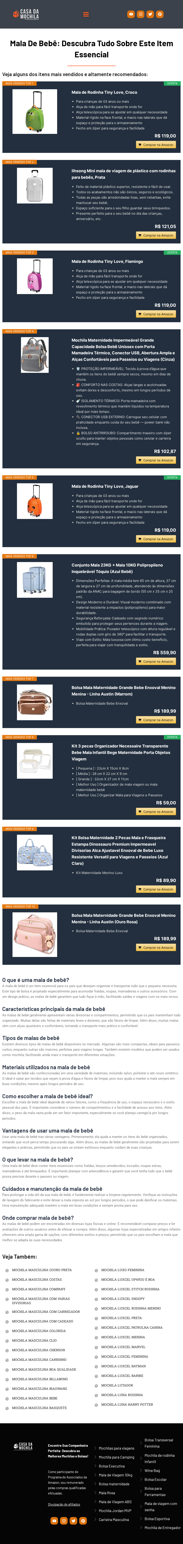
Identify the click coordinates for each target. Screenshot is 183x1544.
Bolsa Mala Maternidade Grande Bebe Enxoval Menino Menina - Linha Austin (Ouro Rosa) (124, 918)
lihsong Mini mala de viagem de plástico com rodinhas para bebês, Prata (124, 174)
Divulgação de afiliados (64, 1504)
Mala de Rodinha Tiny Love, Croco (104, 92)
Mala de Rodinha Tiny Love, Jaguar (105, 486)
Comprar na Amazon (158, 145)
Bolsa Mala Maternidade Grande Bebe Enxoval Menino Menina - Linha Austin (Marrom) (124, 690)
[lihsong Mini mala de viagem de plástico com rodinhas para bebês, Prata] (35, 185)
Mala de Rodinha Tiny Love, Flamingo (107, 261)
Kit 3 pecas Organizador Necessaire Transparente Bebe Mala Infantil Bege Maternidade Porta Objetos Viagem (121, 752)
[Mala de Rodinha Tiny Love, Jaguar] (35, 501)
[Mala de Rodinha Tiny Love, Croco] (35, 111)
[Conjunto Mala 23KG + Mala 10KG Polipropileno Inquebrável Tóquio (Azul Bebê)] (35, 580)
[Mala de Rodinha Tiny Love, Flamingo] (35, 276)
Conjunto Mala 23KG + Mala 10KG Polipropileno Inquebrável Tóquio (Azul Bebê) (117, 568)
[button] (86, 14)
